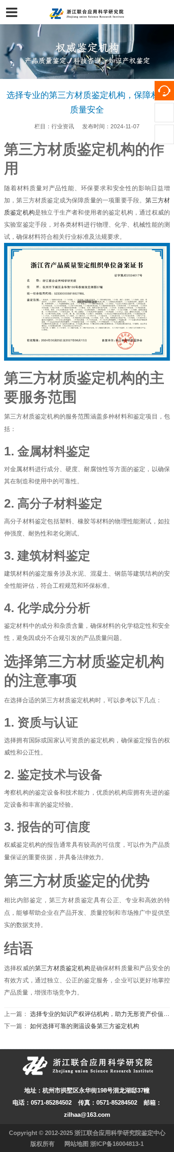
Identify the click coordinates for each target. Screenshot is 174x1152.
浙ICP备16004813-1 (117, 1143)
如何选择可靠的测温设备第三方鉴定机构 (84, 1025)
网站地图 (76, 1143)
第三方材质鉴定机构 (62, 968)
